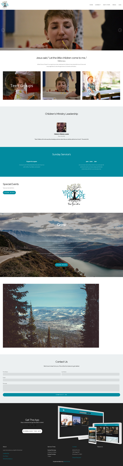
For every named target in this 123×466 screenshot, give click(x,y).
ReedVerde (67, 461)
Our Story (5, 456)
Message (5, 383)
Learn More (9, 192)
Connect (98, 4)
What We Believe (7, 459)
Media (114, 4)
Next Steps (106, 4)
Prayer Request (76, 457)
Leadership (6, 453)
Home (91, 4)
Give (120, 4)
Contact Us (61, 394)
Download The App (32, 431)
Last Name (63, 371)
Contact (74, 446)
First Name (5, 371)
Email (4, 377)
